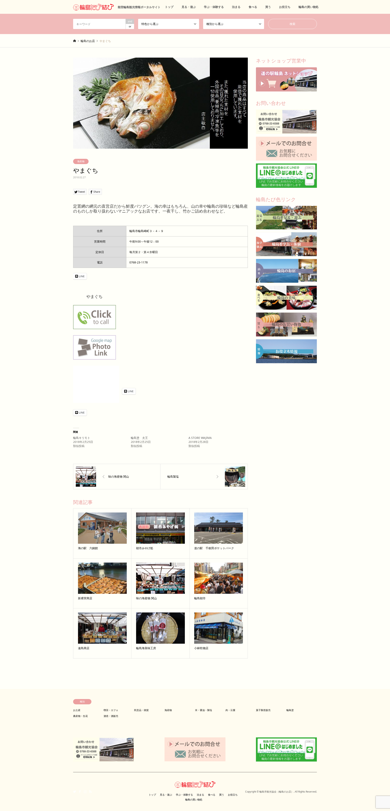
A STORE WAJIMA (200, 438)
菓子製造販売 (263, 710)
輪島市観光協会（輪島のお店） (276, 791)
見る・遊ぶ (189, 7)
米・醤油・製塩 (203, 710)
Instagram (85, 791)
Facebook (79, 791)
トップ (169, 7)
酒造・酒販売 (111, 716)
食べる (253, 7)
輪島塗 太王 (139, 438)
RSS (90, 791)
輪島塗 (290, 710)
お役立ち (284, 7)
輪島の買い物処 (308, 7)
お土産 (76, 710)
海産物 (80, 161)
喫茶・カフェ (111, 710)
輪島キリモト (81, 438)
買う (268, 7)
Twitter (74, 791)
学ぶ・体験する (214, 7)
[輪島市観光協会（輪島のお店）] (195, 785)
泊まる (236, 7)
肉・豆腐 (230, 710)
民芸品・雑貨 (141, 710)
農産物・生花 (80, 716)
